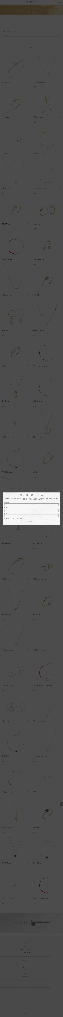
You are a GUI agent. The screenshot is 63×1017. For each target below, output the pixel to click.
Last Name (6, 507)
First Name (6, 502)
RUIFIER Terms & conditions (18, 518)
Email (5, 513)
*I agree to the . (15, 518)
